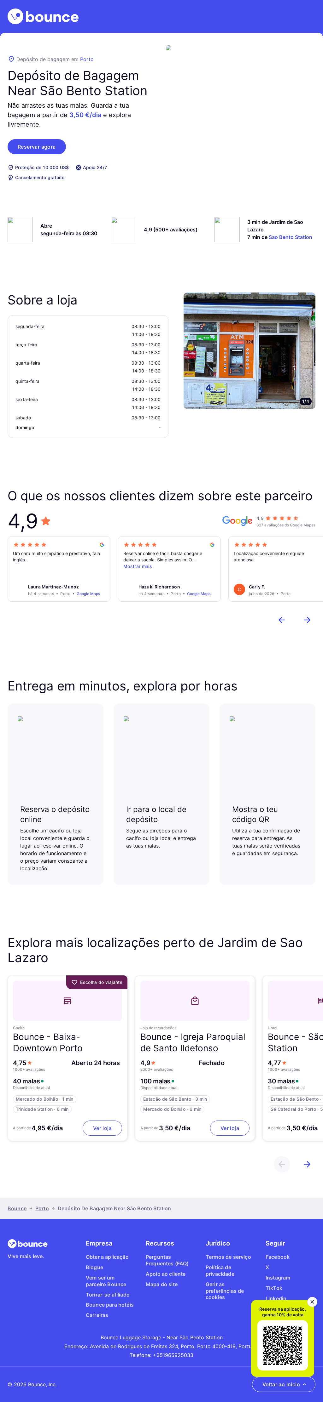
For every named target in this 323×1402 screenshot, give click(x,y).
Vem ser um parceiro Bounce (106, 1280)
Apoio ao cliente (166, 1274)
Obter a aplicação (107, 1257)
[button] (37, 146)
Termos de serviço (228, 1257)
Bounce (17, 1208)
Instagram (278, 1277)
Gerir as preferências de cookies (225, 1291)
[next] (307, 620)
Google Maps (88, 593)
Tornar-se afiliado (108, 1294)
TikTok (274, 1288)
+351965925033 (173, 1355)
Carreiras (97, 1315)
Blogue (94, 1267)
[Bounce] (43, 16)
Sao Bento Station (290, 237)
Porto (87, 59)
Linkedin (276, 1298)
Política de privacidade (220, 1270)
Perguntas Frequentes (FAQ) (167, 1260)
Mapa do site (162, 1284)
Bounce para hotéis (110, 1305)
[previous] (282, 620)
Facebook (278, 1257)
